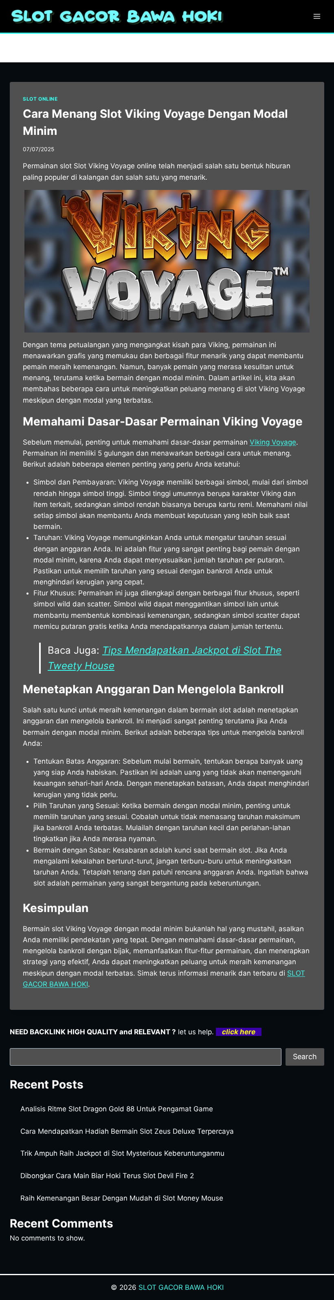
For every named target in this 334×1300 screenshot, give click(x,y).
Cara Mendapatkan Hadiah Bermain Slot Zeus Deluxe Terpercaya (127, 1131)
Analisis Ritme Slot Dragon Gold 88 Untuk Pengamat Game (116, 1109)
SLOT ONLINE (40, 99)
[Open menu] (316, 16)
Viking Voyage (273, 442)
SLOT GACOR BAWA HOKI (181, 1287)
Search (305, 1056)
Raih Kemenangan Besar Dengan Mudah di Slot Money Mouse (121, 1198)
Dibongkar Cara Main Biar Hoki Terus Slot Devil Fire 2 (107, 1176)
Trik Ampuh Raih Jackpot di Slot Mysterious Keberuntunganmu (122, 1153)
